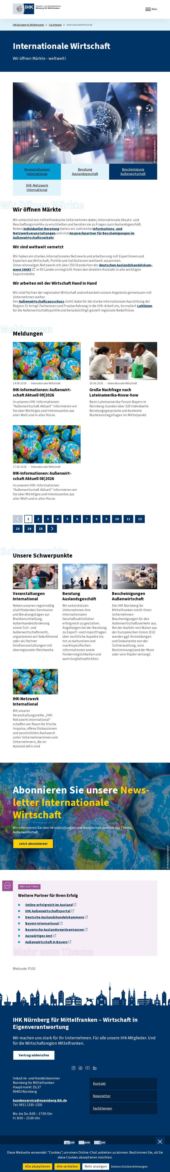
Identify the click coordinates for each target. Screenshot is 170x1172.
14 (29, 528)
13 (17, 528)
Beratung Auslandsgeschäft (85, 171)
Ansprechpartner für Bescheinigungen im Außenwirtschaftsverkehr (74, 235)
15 (40, 528)
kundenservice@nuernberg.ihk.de (40, 1100)
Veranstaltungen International (37, 171)
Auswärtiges (38, 935)
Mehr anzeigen (96, 1166)
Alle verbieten (67, 1166)
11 (128, 519)
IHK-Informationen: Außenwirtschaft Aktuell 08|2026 (42, 476)
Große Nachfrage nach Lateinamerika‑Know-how (113, 392)
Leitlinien (144, 305)
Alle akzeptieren (37, 1166)
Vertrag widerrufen (34, 1055)
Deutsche (54, 917)
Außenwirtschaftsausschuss (41, 301)
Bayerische (54, 929)
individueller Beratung (41, 228)
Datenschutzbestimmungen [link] (129, 1166)
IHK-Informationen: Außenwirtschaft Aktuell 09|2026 (42, 392)
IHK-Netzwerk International (37, 187)
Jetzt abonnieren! (33, 843)
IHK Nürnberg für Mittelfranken (28, 25)
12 (140, 519)
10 (117, 519)
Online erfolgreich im (49, 904)
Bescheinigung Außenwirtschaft (133, 171)
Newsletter (101, 1096)
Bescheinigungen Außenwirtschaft (128, 596)
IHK (47, 911)
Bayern (42, 923)
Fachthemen (55, 25)
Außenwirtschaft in (46, 942)
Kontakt (99, 1083)
